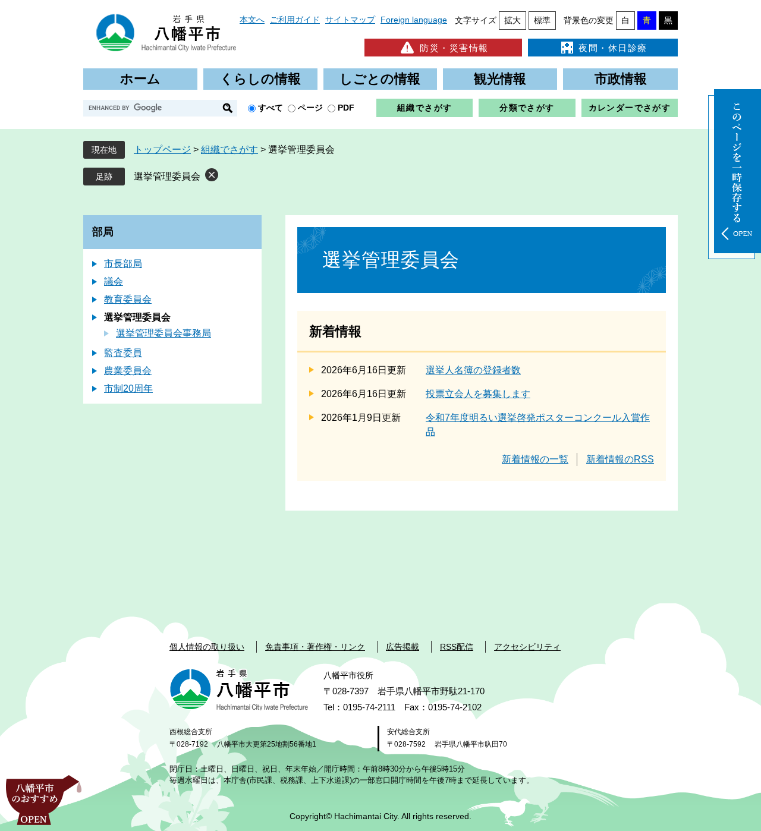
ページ (310, 107)
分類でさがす (526, 107)
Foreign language (413, 19)
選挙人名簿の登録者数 (473, 370)
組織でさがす (424, 107)
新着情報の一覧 (535, 459)
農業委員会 (128, 371)
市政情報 (621, 78)
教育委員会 (128, 299)
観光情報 (500, 78)
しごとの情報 (379, 78)
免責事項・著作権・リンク (315, 646)
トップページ (162, 149)
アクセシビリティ (527, 646)
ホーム (140, 78)
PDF (346, 107)
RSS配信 (456, 646)
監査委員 (123, 353)
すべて (270, 107)
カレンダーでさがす (630, 107)
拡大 (512, 20)
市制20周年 (128, 388)
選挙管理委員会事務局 (163, 333)
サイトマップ (350, 19)
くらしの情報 (260, 78)
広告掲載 (402, 646)
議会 (113, 281)
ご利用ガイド (295, 19)
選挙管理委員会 (167, 176)
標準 (542, 20)
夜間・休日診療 (612, 48)
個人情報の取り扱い (206, 646)
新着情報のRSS (620, 459)
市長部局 (123, 264)
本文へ (252, 19)
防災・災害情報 (454, 48)
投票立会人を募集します (478, 394)
